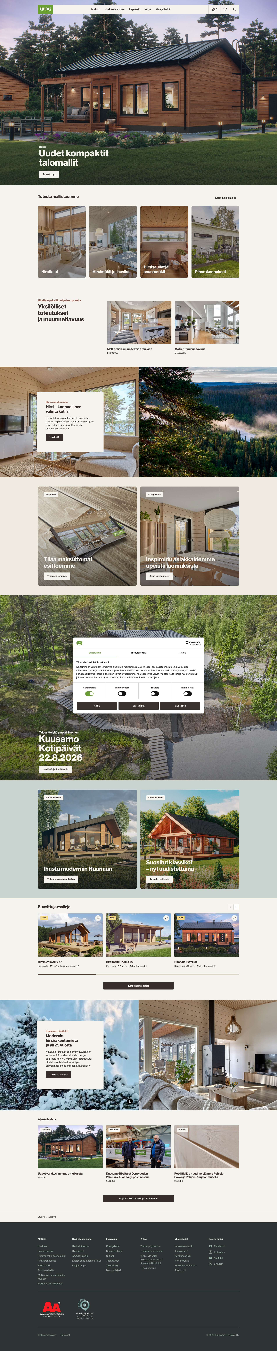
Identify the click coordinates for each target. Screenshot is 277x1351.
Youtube (218, 1258)
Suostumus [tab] (95, 652)
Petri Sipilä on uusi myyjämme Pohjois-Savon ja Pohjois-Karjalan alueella (199, 1175)
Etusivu (41, 1217)
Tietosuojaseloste (47, 1335)
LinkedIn (218, 1263)
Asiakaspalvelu (183, 1255)
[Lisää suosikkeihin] (98, 918)
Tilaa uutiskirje (148, 1267)
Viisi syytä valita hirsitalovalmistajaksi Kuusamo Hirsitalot (151, 1259)
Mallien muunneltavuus (190, 349)
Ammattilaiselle (80, 1255)
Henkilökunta (182, 1260)
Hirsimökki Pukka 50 (119, 962)
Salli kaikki (180, 705)
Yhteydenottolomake (186, 1265)
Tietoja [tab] (182, 652)
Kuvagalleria (112, 1246)
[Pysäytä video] (130, 1101)
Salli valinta (138, 705)
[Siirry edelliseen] (230, 907)
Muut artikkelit (114, 1270)
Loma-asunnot (46, 1251)
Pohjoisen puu (79, 1265)
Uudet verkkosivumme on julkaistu (60, 1173)
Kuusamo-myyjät (184, 1246)
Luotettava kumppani (151, 1251)
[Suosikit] (225, 9)
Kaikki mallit (44, 1265)
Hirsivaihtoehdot (81, 1246)
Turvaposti (180, 1270)
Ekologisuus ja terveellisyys (86, 1260)
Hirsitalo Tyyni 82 (185, 962)
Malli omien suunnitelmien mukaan (129, 349)
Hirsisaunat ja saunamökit (52, 1255)
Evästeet (65, 1335)
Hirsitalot (43, 1246)
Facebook (219, 1246)
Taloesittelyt (112, 1265)
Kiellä (97, 705)
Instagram (219, 1252)
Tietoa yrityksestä (150, 1246)
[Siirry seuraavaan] (236, 907)
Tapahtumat (112, 1260)
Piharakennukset (47, 1260)
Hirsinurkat (78, 1251)
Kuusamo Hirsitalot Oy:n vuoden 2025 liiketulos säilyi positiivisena (127, 1175)
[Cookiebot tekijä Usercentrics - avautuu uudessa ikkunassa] (188, 643)
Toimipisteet (181, 1251)
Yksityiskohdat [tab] (138, 652)
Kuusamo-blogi (114, 1251)
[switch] (122, 692)
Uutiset (110, 1255)
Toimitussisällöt (46, 1270)
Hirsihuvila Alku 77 (50, 962)
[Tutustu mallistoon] (62, 242)
